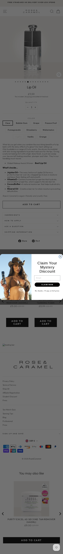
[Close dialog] (60, 256)
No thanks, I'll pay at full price (47, 291)
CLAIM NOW (47, 285)
